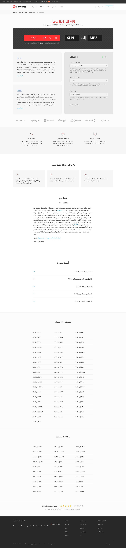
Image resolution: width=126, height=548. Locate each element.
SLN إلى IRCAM (38, 412)
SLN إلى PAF (58, 397)
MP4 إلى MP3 (37, 447)
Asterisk (59, 210)
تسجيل (109, 7)
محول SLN (32, 12)
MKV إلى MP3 (80, 462)
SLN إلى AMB (58, 377)
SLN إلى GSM (80, 402)
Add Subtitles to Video (16, 1)
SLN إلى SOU (37, 402)
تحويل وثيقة (82, 528)
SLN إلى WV (58, 362)
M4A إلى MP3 (58, 447)
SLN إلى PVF (37, 372)
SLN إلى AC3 (80, 342)
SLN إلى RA (79, 337)
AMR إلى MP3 (58, 462)
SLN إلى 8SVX (37, 377)
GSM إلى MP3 (58, 476)
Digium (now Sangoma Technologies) (49, 238)
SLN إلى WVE (80, 417)
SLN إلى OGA (80, 367)
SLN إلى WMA (80, 352)
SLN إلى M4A (37, 352)
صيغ (66, 528)
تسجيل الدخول (99, 7)
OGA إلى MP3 (37, 481)
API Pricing (100, 532)
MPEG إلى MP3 (59, 452)
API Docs (100, 524)
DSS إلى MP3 (80, 491)
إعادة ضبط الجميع (74, 104)
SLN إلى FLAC (37, 347)
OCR (41, 7)
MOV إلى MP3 (80, 467)
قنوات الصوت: (73, 91)
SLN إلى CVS (58, 387)
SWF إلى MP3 (58, 491)
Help (61, 7)
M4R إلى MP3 (37, 486)
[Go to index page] (19, 6)
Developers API (102, 521)
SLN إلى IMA (80, 407)
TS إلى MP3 (79, 481)
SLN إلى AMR (80, 347)
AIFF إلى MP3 (37, 471)
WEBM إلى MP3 (38, 462)
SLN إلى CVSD (80, 387)
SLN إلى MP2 (58, 367)
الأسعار (54, 7)
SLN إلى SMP (37, 342)
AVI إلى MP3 (37, 476)
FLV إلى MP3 (58, 471)
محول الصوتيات (23, 12)
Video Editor (6, 1)
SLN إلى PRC (58, 372)
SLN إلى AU (36, 337)
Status (66, 535)
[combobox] (89, 65)
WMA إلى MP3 (80, 452)
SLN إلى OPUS (58, 357)
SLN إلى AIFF (58, 347)
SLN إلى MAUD (80, 372)
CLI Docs (100, 528)
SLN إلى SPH (58, 412)
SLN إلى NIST (80, 412)
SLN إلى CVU (37, 392)
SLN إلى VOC (80, 362)
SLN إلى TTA (37, 367)
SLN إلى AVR (80, 382)
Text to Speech (43, 1)
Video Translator (56, 1)
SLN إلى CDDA (37, 387)
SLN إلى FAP (37, 397)
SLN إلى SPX (79, 357)
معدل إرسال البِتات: (75, 77)
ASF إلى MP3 (58, 467)
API (48, 7)
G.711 (76, 225)
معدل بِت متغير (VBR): (75, 62)
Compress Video (27, 1)
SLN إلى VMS (80, 392)
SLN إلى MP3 (58, 332)
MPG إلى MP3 (58, 481)
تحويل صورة (82, 532)
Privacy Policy (51, 544)
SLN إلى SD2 (37, 422)
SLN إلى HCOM (38, 407)
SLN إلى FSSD (80, 397)
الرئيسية (15, 12)
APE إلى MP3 (80, 476)
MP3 (65, 202)
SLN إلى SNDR (37, 382)
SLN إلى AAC (80, 332)
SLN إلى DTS (37, 357)
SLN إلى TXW (37, 417)
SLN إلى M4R (58, 352)
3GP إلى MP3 (37, 467)
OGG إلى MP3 (80, 447)
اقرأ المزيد (20, 75)
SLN (60, 202)
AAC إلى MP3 (80, 457)
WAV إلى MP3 (37, 452)
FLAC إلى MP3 (37, 457)
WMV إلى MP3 (80, 471)
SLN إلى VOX (58, 417)
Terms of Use (42, 544)
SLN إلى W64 (58, 342)
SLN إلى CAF (37, 362)
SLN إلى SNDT (59, 382)
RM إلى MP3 (79, 486)
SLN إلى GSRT (58, 402)
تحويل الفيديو (83, 521)
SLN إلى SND (80, 377)
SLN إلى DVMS (59, 392)
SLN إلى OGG (58, 337)
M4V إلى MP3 (37, 491)
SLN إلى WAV (37, 332)
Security (67, 524)
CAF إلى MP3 (58, 486)
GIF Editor (35, 1)
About (66, 521)
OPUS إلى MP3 (59, 457)
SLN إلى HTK (58, 407)
